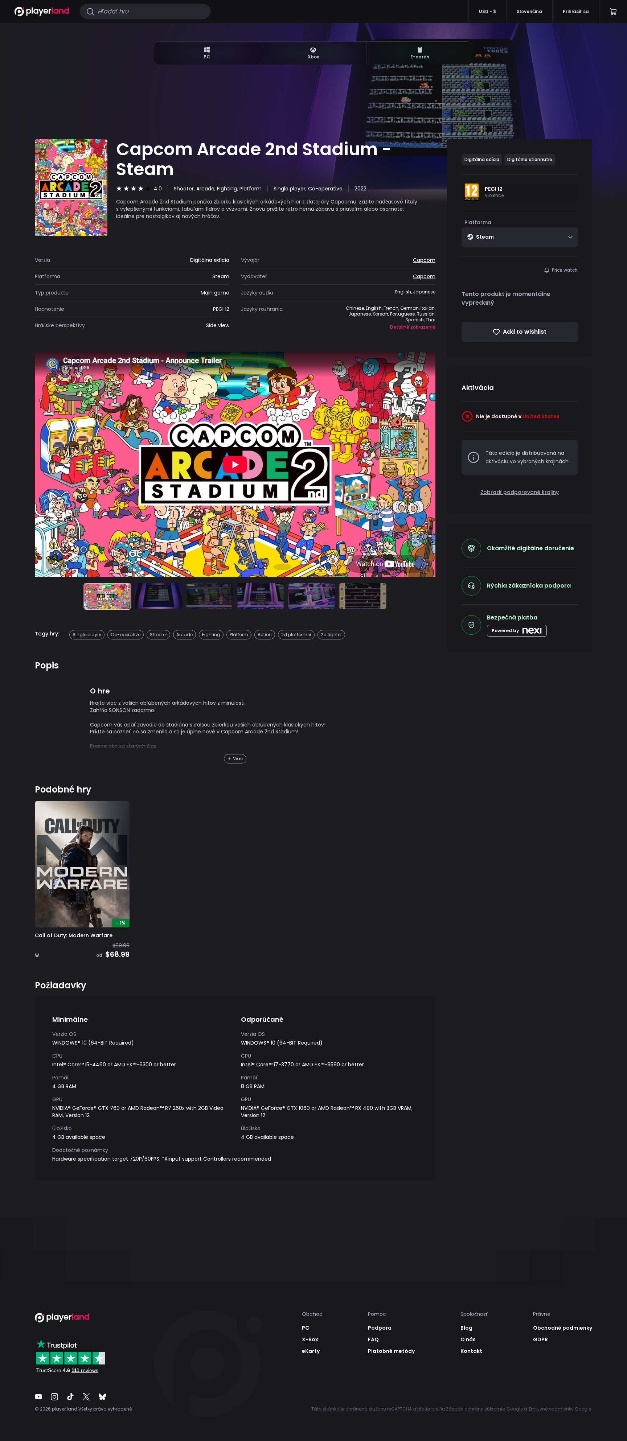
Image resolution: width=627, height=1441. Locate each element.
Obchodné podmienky (562, 1327)
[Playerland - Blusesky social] (102, 1396)
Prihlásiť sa (576, 11)
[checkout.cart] (613, 11)
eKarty (311, 1351)
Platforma (477, 222)
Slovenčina (529, 11)
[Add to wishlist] (118, 812)
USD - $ (487, 11)
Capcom (424, 260)
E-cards (419, 57)
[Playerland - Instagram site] (54, 1396)
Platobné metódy (391, 1351)
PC (207, 57)
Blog (466, 1327)
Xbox (313, 57)
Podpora (380, 1327)
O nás (468, 1339)
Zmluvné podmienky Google (559, 1409)
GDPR (540, 1339)
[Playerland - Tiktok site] (70, 1396)
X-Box (310, 1339)
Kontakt (471, 1351)
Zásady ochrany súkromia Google (484, 1409)
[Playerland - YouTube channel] (38, 1396)
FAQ (373, 1339)
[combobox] (520, 237)
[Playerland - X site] (86, 1396)
